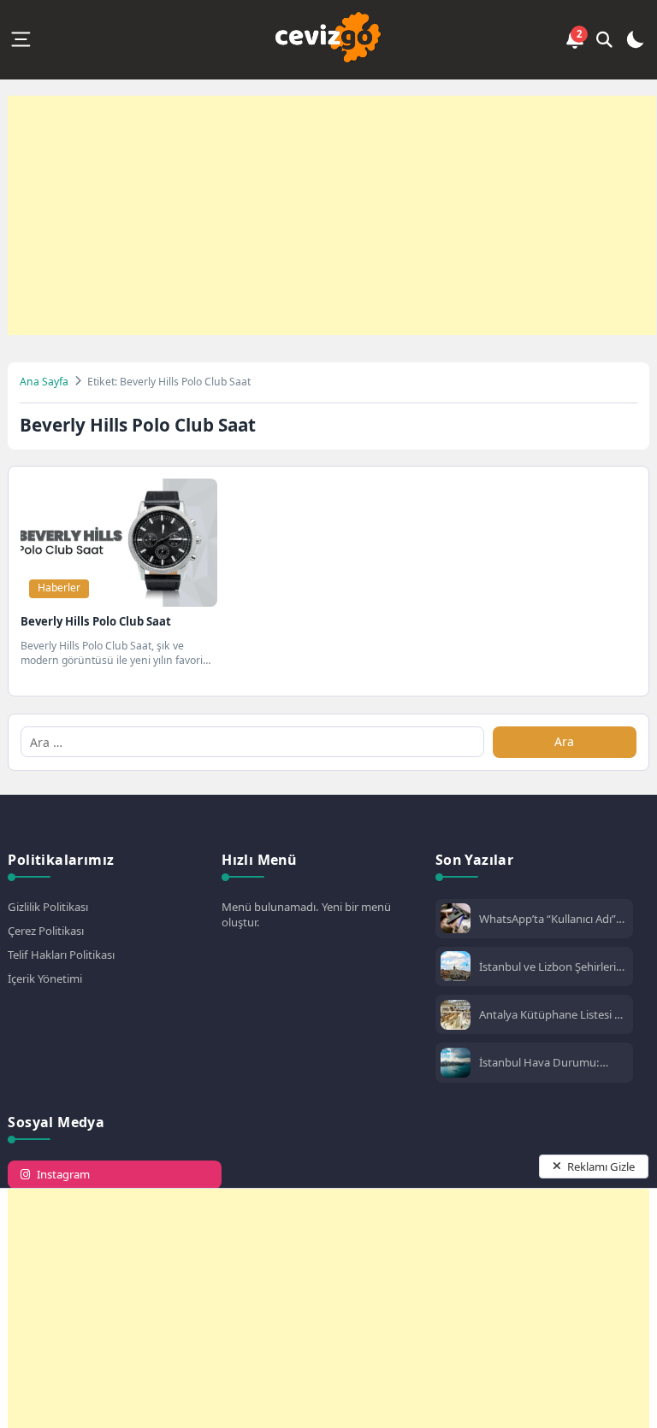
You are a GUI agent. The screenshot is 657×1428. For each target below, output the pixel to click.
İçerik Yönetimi (45, 978)
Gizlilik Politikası (48, 906)
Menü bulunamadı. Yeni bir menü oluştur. (306, 914)
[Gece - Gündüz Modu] (634, 42)
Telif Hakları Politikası (61, 954)
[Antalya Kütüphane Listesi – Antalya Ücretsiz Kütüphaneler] (456, 1016)
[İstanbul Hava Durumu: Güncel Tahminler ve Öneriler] (456, 1064)
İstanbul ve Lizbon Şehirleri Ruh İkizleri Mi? (547, 966)
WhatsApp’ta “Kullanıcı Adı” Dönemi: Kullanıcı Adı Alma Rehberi (547, 918)
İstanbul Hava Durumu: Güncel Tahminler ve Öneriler (552, 1062)
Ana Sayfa (44, 381)
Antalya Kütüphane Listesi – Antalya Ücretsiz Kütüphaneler (549, 1014)
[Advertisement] (332, 215)
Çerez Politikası (46, 930)
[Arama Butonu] (604, 39)
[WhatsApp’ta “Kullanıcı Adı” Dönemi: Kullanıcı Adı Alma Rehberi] (456, 920)
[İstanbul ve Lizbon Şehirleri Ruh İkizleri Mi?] (456, 967)
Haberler (59, 587)
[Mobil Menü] (20, 39)
